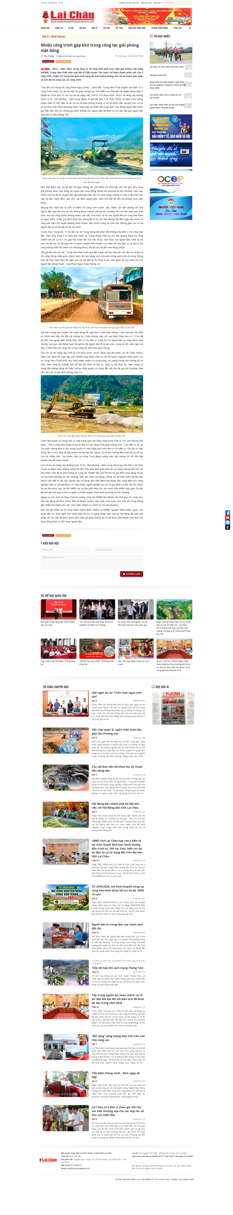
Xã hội (71, 28)
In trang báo (49, 61)
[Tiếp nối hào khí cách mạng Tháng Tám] (66, 972)
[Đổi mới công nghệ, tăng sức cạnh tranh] (136, 649)
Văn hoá (82, 28)
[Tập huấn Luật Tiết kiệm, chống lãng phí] (58, 649)
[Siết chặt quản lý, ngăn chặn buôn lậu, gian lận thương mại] (66, 741)
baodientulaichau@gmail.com (78, 1168)
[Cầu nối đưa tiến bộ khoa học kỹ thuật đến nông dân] (66, 778)
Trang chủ (45, 28)
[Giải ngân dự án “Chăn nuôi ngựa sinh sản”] (66, 704)
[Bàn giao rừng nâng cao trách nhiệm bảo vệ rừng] (58, 609)
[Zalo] (227, 522)
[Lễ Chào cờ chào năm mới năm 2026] (171, 52)
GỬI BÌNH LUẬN (133, 574)
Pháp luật (178, 28)
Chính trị (59, 28)
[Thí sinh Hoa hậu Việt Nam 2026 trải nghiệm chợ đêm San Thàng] (97, 609)
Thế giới (106, 28)
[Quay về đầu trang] (227, 1208)
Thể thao (119, 28)
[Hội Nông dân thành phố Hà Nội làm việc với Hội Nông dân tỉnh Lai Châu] (66, 815)
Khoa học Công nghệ (137, 28)
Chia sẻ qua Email (64, 61)
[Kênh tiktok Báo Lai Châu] (227, 527)
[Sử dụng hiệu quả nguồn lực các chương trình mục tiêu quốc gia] (136, 609)
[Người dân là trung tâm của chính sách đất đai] (66, 935)
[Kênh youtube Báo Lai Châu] (227, 517)
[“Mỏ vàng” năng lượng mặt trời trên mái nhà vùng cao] (66, 1047)
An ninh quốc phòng (159, 28)
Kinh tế (94, 28)
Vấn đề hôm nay (58, 36)
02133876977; (76, 1165)
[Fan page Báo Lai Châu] (227, 512)
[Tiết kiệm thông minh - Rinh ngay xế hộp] (66, 1084)
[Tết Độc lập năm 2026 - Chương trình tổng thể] (97, 649)
